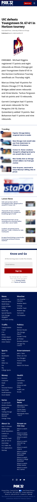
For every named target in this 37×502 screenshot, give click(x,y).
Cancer (19, 378)
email (24, 479)
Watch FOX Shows (23, 365)
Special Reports (6, 313)
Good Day (5, 310)
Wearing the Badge (5, 408)
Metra (3, 335)
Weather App (21, 310)
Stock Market (6, 395)
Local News (5, 299)
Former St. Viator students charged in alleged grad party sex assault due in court (24, 152)
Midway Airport (6, 339)
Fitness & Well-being (22, 386)
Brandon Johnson (22, 341)
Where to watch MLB (22, 438)
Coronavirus (21, 380)
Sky (3, 368)
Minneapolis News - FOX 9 (23, 414)
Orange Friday (6, 418)
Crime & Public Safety (6, 307)
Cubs (3, 361)
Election (19, 327)
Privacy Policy (20, 280)
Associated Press (6, 30)
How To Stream (7, 426)
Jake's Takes (21, 353)
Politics (20, 324)
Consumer (5, 380)
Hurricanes (20, 313)
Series (4, 400)
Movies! (19, 363)
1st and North (6, 403)
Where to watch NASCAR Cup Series (22, 443)
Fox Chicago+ (21, 358)
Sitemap (4, 450)
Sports (4, 350)
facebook (13, 479)
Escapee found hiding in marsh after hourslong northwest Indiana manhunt (13, 239)
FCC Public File (6, 445)
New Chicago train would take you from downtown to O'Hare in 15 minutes (24, 143)
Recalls (19, 392)
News (4, 296)
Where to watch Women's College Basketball (22, 459)
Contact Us (5, 433)
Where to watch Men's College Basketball (22, 453)
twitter (20, 479)
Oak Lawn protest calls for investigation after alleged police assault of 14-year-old (12, 203)
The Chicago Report (21, 333)
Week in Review (7, 405)
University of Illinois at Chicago (20, 30)
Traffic (4, 324)
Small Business (6, 392)
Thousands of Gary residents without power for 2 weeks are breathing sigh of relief (11, 212)
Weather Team (22, 308)
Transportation (6, 327)
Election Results (22, 330)
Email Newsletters (7, 431)
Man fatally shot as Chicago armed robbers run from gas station (23, 161)
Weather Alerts (21, 303)
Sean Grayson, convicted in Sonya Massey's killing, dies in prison (24, 170)
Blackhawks (5, 356)
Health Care (20, 389)
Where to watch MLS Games (22, 468)
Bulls (3, 358)
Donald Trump (21, 336)
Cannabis (20, 383)
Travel (4, 330)
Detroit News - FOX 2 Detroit (21, 410)
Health (20, 375)
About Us (6, 423)
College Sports (6, 370)
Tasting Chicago (7, 412)
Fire (3, 365)
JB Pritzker (20, 339)
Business (4, 378)
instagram (16, 479)
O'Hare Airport (6, 337)
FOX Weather (21, 315)
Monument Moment (5, 415)
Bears (3, 353)
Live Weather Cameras (21, 300)
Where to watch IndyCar (22, 448)
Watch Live (28, 3)
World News (5, 304)
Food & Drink (21, 361)
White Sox (5, 363)
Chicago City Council (21, 344)
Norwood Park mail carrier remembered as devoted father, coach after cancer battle (12, 221)
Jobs (3, 385)
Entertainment (23, 350)
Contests (4, 436)
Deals (3, 383)
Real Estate (5, 390)
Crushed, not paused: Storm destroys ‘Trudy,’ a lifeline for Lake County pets (12, 230)
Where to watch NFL (22, 429)
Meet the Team (7, 438)
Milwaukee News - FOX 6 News (23, 406)
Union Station (6, 342)
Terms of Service (20, 282)
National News (6, 302)
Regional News (21, 401)
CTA (3, 332)
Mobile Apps (5, 429)
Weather (21, 296)
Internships (5, 443)
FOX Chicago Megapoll (6, 316)
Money (5, 375)
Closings (19, 306)
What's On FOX (22, 356)
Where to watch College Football (22, 434)
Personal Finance (7, 388)
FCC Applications (7, 448)
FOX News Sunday (7, 319)
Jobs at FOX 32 (6, 441)
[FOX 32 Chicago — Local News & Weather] (7, 3)
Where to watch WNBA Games (22, 464)
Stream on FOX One (21, 424)
